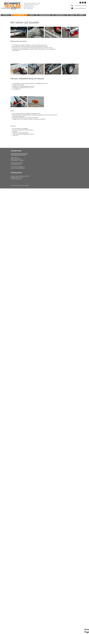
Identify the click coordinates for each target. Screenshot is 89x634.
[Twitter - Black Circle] (83, 2)
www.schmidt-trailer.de (20, 168)
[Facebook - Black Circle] (80, 2)
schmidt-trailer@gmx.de (80, 8)
